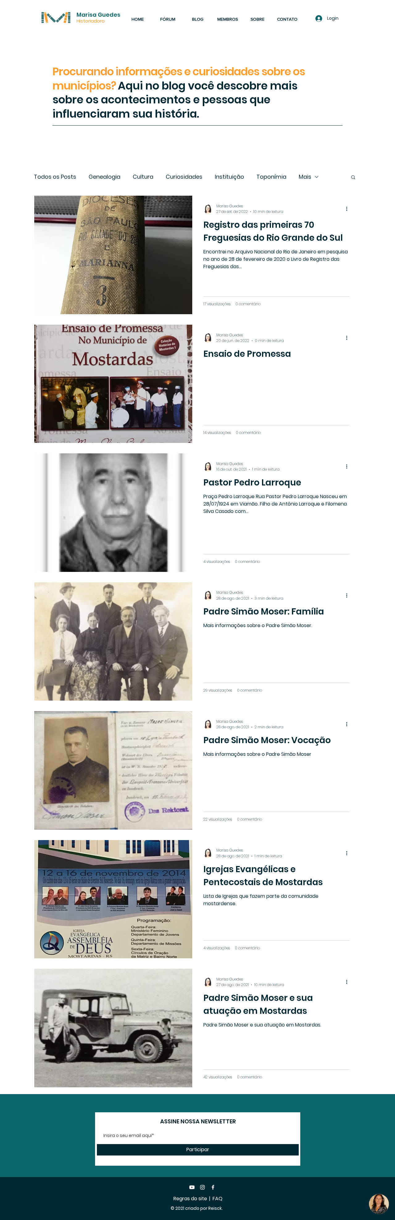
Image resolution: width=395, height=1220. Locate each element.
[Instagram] (202, 1187)
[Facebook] (213, 1187)
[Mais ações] (348, 209)
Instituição (229, 176)
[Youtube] (192, 1187)
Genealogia (104, 176)
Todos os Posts (55, 176)
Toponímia (271, 176)
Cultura (143, 176)
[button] (353, 177)
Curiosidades (184, 176)
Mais (305, 176)
